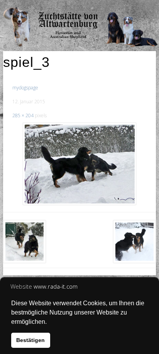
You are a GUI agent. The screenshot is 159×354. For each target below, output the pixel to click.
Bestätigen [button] (30, 340)
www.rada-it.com (56, 286)
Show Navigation (129, 8)
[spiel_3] (79, 164)
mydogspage (25, 87)
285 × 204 (23, 115)
